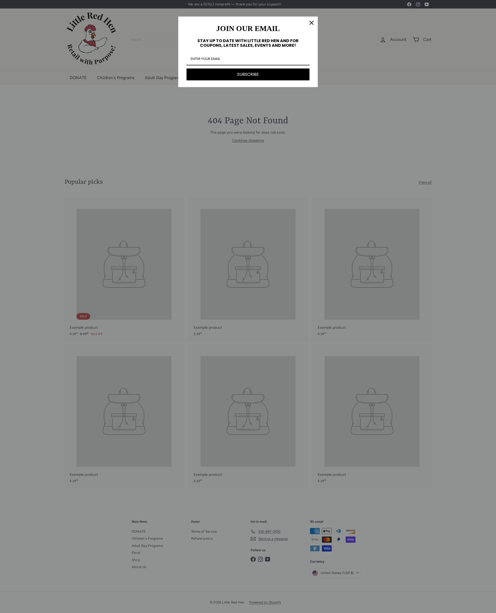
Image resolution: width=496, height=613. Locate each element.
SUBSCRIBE (248, 74)
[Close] (311, 23)
